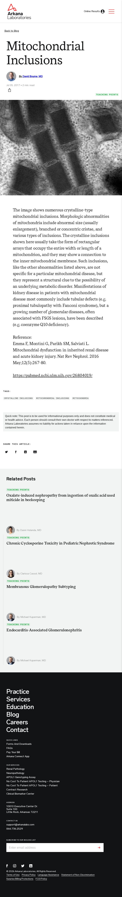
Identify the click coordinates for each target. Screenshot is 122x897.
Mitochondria (80, 398)
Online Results (92, 11)
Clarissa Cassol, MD (31, 573)
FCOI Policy (41, 878)
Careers (17, 722)
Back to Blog (11, 30)
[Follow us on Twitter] (23, 866)
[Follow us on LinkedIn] (31, 866)
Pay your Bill (13, 752)
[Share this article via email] (35, 452)
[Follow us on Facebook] (7, 866)
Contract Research (16, 789)
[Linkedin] (25, 452)
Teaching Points (107, 94)
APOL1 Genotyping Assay (21, 777)
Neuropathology (15, 773)
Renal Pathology (15, 769)
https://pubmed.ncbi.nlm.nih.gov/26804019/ (52, 375)
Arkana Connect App (17, 756)
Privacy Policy (29, 874)
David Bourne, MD (33, 76)
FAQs (9, 748)
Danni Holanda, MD (30, 530)
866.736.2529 (14, 828)
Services (18, 699)
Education (20, 707)
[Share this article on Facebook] (16, 452)
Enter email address (22, 847)
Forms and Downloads (19, 744)
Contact (17, 729)
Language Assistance (48, 874)
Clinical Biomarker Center (20, 793)
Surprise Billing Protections (19, 878)
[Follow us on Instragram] (14, 866)
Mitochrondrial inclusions (52, 398)
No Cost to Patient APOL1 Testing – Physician (33, 781)
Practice (17, 691)
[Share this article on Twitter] (6, 452)
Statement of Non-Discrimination (78, 874)
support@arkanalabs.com (20, 824)
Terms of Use (13, 874)
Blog (12, 714)
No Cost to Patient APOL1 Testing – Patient (32, 785)
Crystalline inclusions (18, 398)
